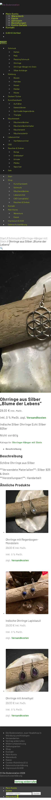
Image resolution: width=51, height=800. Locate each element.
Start (3, 238)
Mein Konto (12, 13)
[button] (1, 248)
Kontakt (10, 27)
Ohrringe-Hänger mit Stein (23, 239)
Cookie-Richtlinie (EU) (17, 762)
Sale (9, 170)
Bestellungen (18, 22)
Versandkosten (36, 417)
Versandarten (12, 738)
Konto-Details (19, 25)
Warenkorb (17, 16)
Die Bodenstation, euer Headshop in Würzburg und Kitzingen (23, 734)
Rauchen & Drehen (22, 202)
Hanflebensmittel (21, 141)
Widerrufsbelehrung (16, 743)
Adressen (16, 20)
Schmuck (14, 238)
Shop (10, 180)
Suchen (36, 793)
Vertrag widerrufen (15, 740)
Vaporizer (18, 166)
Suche (9, 790)
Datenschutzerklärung (17, 224)
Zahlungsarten (13, 746)
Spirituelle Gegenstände (24, 111)
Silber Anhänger (20, 70)
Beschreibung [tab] (13, 448)
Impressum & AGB (15, 768)
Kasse (14, 18)
